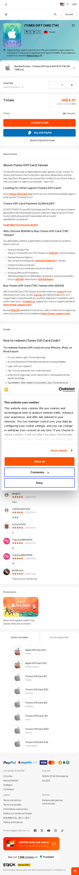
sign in (61, 291)
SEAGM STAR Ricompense (55, 776)
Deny (39, 482)
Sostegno (7, 784)
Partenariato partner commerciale (52, 802)
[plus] (72, 85)
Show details (59, 450)
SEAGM (53, 253)
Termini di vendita (12, 804)
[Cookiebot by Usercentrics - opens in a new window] (59, 389)
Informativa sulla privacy (15, 809)
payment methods (45, 260)
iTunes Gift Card (17, 193)
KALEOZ (46, 780)
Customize (37, 472)
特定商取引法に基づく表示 (16, 817)
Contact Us (29, 301)
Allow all (39, 461)
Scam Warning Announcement (20, 224)
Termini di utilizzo (12, 800)
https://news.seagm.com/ (55, 313)
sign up (38, 294)
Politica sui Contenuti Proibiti (17, 813)
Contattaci (8, 789)
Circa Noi (7, 776)
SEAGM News (45, 279)
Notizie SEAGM (10, 780)
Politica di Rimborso (13, 822)
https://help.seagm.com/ (17, 304)
